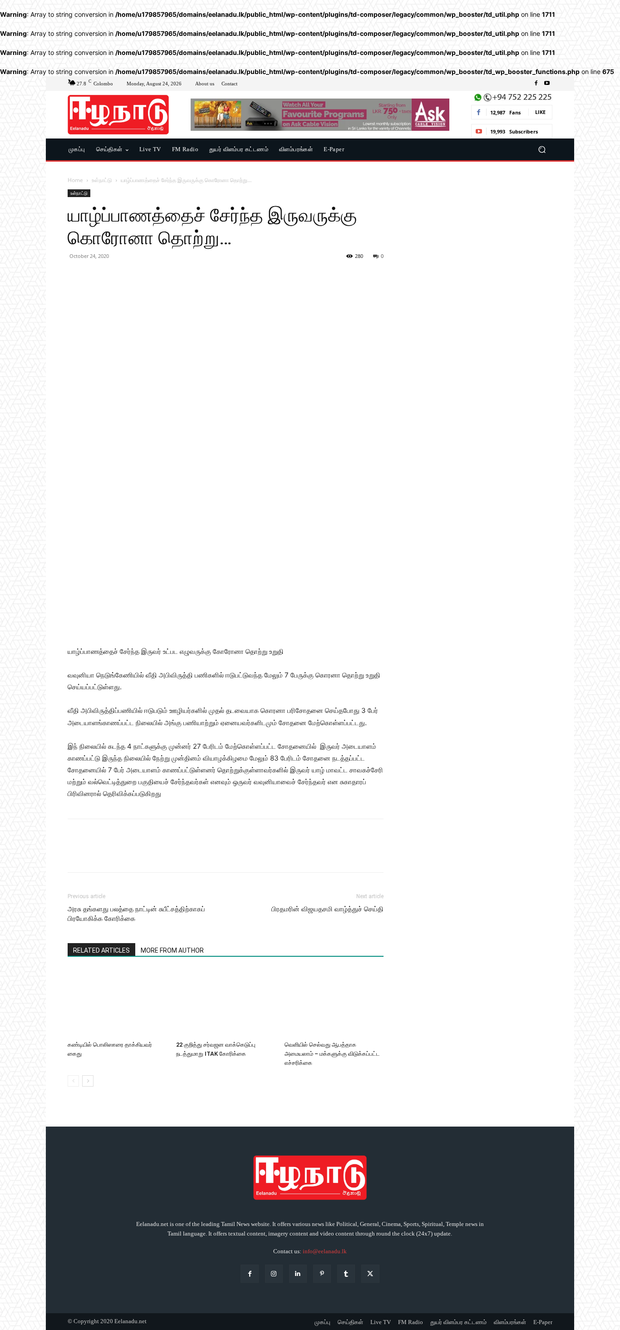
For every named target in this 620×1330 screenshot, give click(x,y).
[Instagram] (274, 1273)
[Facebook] (536, 83)
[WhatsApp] (139, 276)
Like (540, 112)
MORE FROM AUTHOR (172, 950)
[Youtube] (546, 83)
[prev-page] (73, 1081)
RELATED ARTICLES (101, 950)
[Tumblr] (346, 1273)
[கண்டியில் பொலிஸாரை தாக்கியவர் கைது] (117, 1003)
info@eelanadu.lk (325, 1251)
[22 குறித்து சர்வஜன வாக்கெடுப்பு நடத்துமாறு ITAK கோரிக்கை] (225, 1003)
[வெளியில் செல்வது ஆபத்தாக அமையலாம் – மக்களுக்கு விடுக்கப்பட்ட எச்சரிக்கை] (334, 1003)
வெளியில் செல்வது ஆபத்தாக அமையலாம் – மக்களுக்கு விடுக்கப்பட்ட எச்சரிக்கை (332, 1053)
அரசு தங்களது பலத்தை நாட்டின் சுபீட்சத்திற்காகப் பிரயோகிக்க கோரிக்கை (136, 914)
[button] (541, 149)
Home (75, 180)
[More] (160, 276)
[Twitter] (98, 276)
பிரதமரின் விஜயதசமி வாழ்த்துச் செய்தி (327, 909)
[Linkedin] (298, 1273)
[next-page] (87, 1081)
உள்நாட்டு (102, 180)
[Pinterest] (118, 276)
